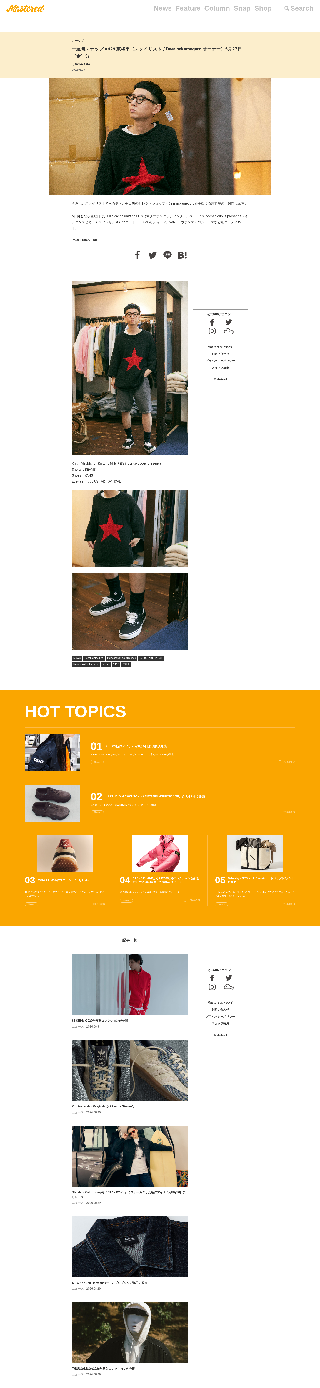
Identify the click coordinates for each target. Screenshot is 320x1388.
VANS (116, 664)
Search (302, 8)
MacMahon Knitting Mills (86, 664)
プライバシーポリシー (220, 360)
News (163, 8)
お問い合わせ (220, 354)
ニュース (78, 1026)
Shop (263, 8)
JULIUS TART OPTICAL (151, 658)
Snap (242, 8)
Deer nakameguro (94, 658)
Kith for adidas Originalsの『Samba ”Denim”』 (104, 1106)
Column (217, 8)
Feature (188, 8)
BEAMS (77, 658)
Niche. (106, 664)
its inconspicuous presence (121, 658)
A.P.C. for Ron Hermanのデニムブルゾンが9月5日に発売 (110, 1283)
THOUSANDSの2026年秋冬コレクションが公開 (103, 1368)
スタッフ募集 (220, 368)
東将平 (126, 664)
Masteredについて (220, 347)
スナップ (78, 41)
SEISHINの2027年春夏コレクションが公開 (100, 1020)
